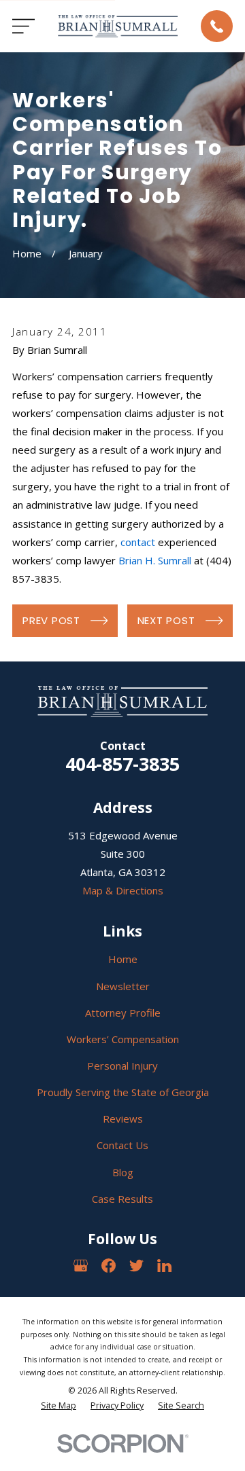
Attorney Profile (123, 1012)
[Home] (118, 26)
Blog (122, 1172)
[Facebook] (108, 1265)
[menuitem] (58, 1406)
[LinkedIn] (164, 1265)
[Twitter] (136, 1265)
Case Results (122, 1198)
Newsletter (123, 986)
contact (137, 542)
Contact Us (122, 1145)
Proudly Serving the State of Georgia (123, 1092)
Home (122, 959)
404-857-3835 (122, 763)
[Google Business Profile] (81, 1265)
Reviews (123, 1118)
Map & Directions (122, 890)
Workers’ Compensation (123, 1039)
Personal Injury (122, 1065)
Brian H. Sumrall (154, 560)
